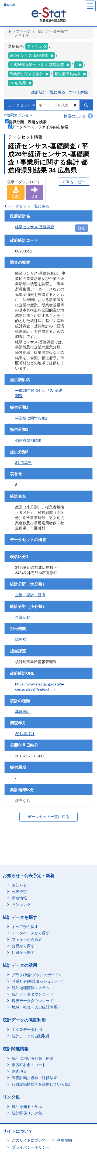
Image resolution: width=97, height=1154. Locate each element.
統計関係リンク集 (27, 1113)
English (9, 4)
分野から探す (23, 946)
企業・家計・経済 (30, 595)
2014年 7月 (24, 734)
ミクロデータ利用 (27, 1029)
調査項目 (19, 1071)
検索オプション (19, 115)
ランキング (21, 904)
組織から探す (23, 952)
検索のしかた (76, 116)
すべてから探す (25, 926)
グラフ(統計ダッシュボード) (36, 975)
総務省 (20, 639)
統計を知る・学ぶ (27, 1106)
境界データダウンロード (32, 1001)
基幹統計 (22, 711)
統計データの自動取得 (31, 1036)
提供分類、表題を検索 (28, 122)
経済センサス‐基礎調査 (34, 227)
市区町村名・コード (29, 1065)
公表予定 (19, 891)
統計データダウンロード (32, 994)
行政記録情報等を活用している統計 (42, 1084)
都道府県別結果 (28, 440)
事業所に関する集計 (32, 418)
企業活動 (22, 617)
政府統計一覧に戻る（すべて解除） (61, 92)
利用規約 (64, 1140)
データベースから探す (31, 933)
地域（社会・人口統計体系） (36, 1007)
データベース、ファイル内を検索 (40, 127)
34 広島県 (23, 462)
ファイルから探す (27, 939)
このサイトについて (29, 1140)
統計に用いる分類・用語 (32, 1058)
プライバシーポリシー (31, 1147)
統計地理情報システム (31, 988)
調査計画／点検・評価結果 (34, 1078)
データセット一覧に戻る (28, 206)
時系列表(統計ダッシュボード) (38, 981)
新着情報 (19, 898)
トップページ (19, 31)
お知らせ (19, 885)
